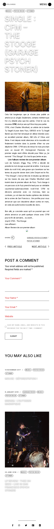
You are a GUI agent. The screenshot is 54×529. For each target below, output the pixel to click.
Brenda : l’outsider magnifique (18, 402)
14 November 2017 (13, 370)
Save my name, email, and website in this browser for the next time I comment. (26, 326)
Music (8, 11)
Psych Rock (19, 11)
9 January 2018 (12, 392)
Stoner (30, 11)
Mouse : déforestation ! (21, 378)
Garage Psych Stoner (37, 238)
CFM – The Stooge (18, 221)
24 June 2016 (10, 472)
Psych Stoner (33, 241)
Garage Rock (29, 392)
